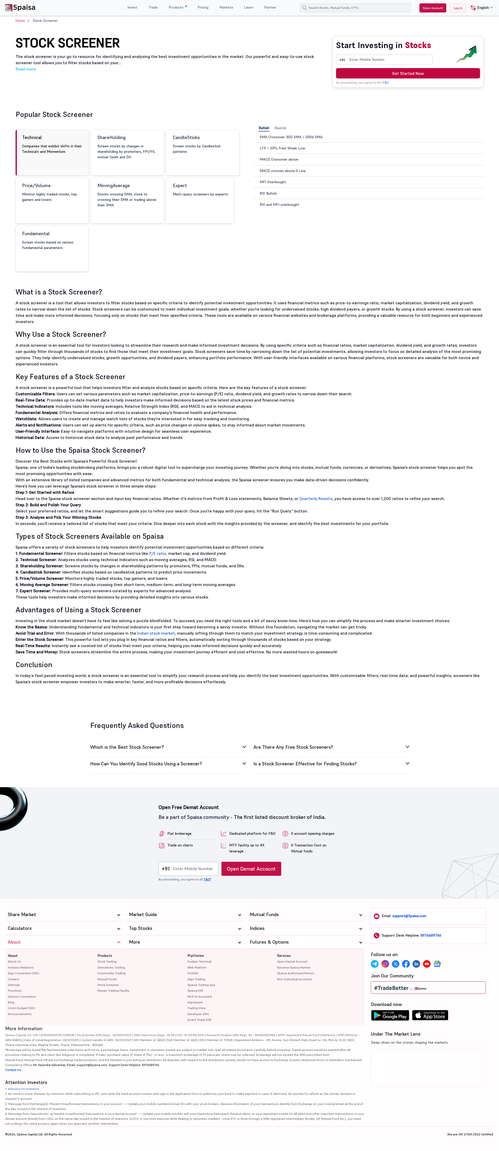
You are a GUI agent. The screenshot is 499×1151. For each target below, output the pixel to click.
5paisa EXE (195, 990)
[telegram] (375, 964)
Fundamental (48, 240)
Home (20, 20)
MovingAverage (126, 194)
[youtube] (427, 964)
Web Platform (197, 967)
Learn (248, 7)
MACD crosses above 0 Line (283, 170)
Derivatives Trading (111, 967)
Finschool (15, 990)
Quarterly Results (315, 498)
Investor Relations (21, 967)
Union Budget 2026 (21, 1008)
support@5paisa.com (409, 915)
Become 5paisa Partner (294, 967)
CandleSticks (197, 144)
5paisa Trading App (201, 985)
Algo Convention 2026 (23, 973)
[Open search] (304, 7)
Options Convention (22, 996)
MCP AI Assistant (199, 996)
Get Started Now (408, 73)
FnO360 (192, 973)
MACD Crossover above (279, 159)
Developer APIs (198, 1014)
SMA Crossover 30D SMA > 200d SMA (291, 137)
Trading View (196, 1008)
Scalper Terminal (199, 961)
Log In (458, 8)
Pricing (203, 7)
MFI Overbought (273, 182)
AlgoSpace (195, 1002)
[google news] (437, 964)
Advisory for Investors (23, 1089)
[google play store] (390, 1016)
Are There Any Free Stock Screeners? (293, 747)
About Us (14, 961)
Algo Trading (196, 979)
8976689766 (431, 935)
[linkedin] (416, 964)
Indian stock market (156, 633)
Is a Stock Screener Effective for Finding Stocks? (305, 764)
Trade (153, 7)
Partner (270, 7)
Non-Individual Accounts (294, 979)
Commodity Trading (111, 973)
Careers (13, 979)
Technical (52, 144)
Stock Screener (108, 985)
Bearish (280, 128)
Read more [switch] (26, 68)
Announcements (20, 1014)
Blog (11, 1002)
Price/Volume (49, 192)
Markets (226, 7)
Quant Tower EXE (199, 1020)
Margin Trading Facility (113, 990)
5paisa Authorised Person (295, 973)
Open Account (433, 8)
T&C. (385, 82)
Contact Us (13, 1070)
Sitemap (14, 985)
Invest (132, 7)
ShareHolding (126, 146)
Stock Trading (107, 961)
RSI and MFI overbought (279, 204)
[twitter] (395, 964)
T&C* (207, 879)
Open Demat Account (251, 868)
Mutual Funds (107, 979)
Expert (201, 189)
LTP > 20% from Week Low (282, 148)
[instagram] (385, 964)
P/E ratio (157, 553)
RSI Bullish (268, 193)
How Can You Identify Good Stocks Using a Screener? (146, 764)
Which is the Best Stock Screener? (127, 747)
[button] (480, 8)
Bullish (264, 128)
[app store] (430, 1016)
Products (177, 7)
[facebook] (406, 964)
